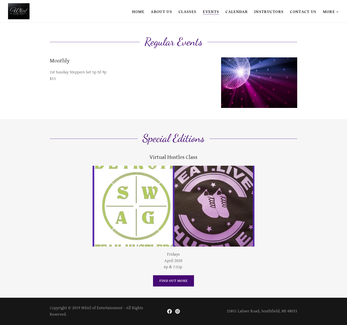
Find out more (173, 281)
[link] (19, 11)
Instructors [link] (269, 11)
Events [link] (211, 11)
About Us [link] (161, 11)
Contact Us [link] (303, 11)
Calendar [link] (237, 11)
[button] (331, 11)
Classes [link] (187, 11)
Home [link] (138, 11)
